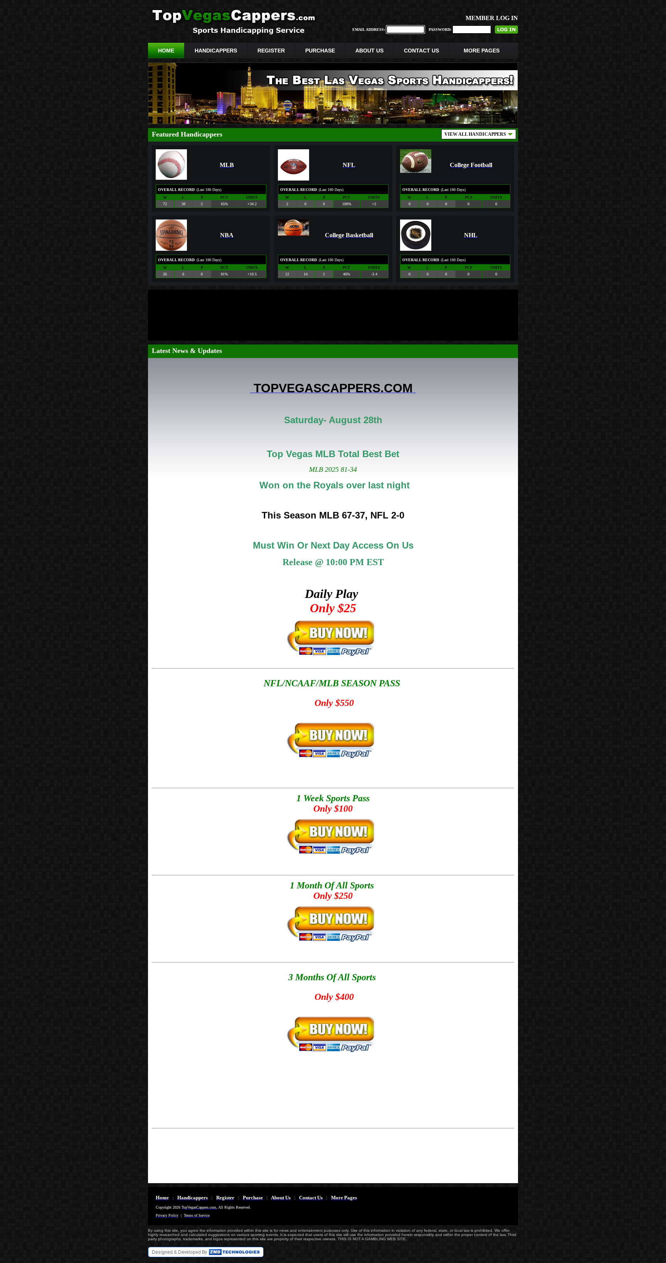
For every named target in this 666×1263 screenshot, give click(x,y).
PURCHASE (320, 50)
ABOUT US (369, 50)
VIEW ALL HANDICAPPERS (475, 134)
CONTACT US (421, 50)
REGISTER (271, 50)
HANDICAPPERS (216, 50)
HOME (166, 50)
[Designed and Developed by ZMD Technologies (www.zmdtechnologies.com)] (206, 1255)
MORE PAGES (482, 50)
